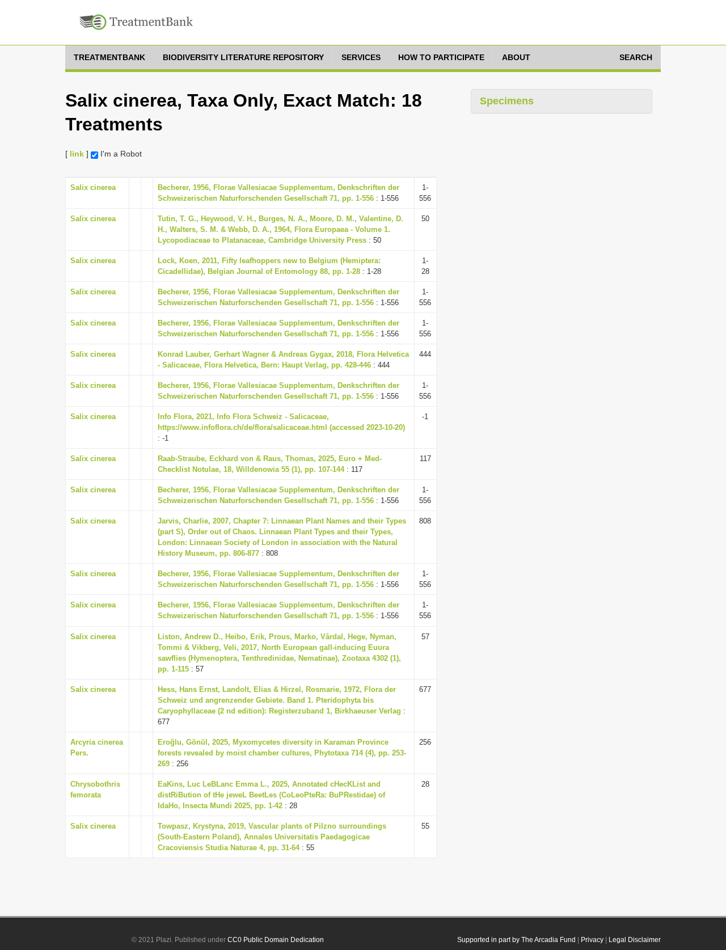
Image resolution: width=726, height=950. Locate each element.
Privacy (592, 940)
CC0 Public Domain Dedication (275, 940)
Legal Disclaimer (635, 940)
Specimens (507, 101)
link (77, 153)
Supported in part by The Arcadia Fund (516, 940)
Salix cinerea (93, 187)
